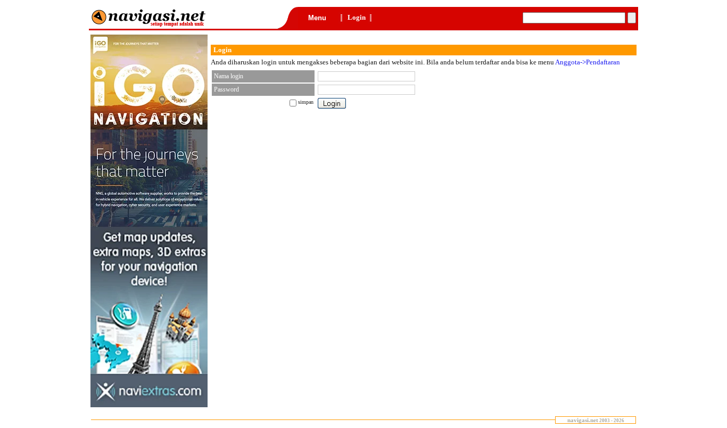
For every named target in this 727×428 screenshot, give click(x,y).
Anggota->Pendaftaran (587, 62)
